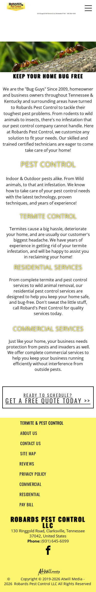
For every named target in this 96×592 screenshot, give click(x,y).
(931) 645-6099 (55, 541)
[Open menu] (88, 8)
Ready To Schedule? (48, 395)
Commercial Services (48, 328)
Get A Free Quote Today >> (47, 400)
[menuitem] (48, 423)
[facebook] (48, 551)
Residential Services (48, 267)
